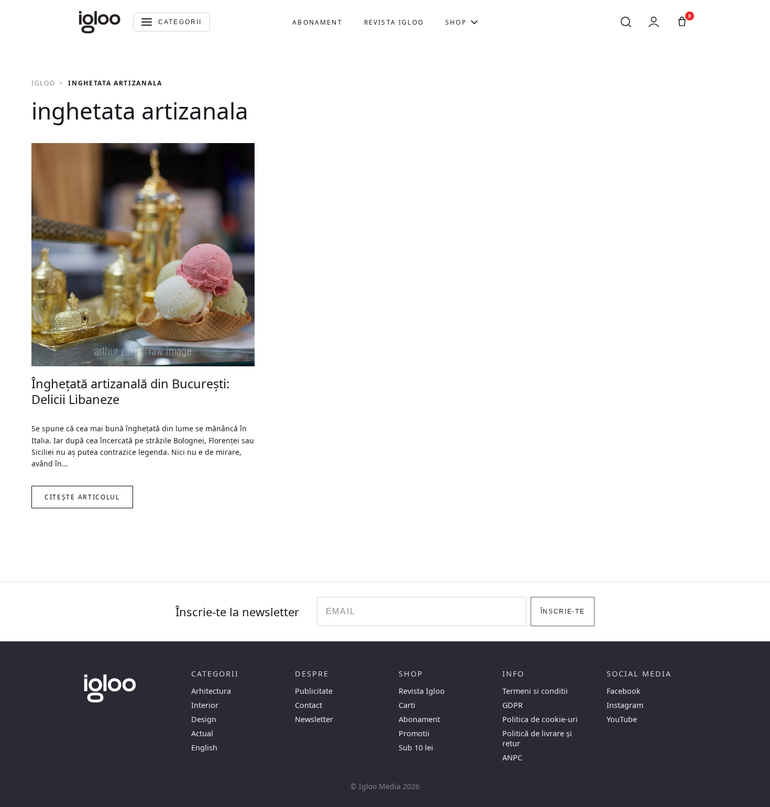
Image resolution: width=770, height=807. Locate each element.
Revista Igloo (394, 22)
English (204, 748)
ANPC (512, 757)
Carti (407, 705)
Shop (456, 22)
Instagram (625, 705)
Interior (204, 705)
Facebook (624, 691)
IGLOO (43, 83)
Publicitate (314, 691)
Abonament (317, 22)
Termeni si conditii (535, 691)
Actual (202, 733)
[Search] (626, 22)
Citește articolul (82, 497)
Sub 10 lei (416, 748)
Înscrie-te (563, 611)
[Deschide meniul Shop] (474, 22)
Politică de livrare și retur (537, 738)
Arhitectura (211, 691)
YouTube (622, 719)
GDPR (512, 705)
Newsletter (314, 719)
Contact (308, 705)
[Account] (653, 22)
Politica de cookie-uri (540, 719)
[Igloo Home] (99, 22)
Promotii (414, 733)
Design (203, 719)
